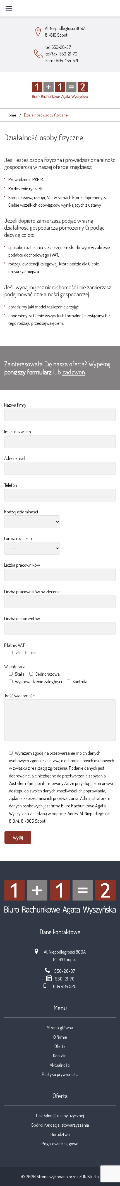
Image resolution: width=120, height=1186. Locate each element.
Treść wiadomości (19, 695)
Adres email (14, 458)
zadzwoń (73, 372)
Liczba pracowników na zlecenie (32, 591)
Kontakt (60, 1055)
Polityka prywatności (60, 1074)
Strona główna (60, 1027)
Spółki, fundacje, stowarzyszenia (60, 1125)
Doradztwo (60, 1134)
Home (11, 115)
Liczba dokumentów (22, 618)
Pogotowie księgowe (60, 1143)
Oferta (60, 1046)
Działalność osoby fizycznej (60, 1115)
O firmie (60, 1037)
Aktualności (60, 1065)
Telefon (10, 485)
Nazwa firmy (15, 405)
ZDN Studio (89, 1176)
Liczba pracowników (22, 565)
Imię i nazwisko (17, 431)
